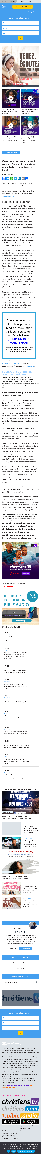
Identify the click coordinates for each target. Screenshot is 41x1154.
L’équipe (23, 1131)
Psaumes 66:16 (8, 196)
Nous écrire (5, 1126)
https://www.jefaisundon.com (19, 538)
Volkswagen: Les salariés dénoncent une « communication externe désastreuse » (31, 843)
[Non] (39, 1148)
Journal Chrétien (26, 377)
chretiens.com (13, 521)
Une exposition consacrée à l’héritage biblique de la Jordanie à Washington (31, 829)
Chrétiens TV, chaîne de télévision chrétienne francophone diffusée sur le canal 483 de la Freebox (10, 1136)
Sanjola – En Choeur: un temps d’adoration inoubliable (29, 111)
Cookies (4, 1131)
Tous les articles (26, 948)
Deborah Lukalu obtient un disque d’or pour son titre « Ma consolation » (10, 138)
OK (8, 1151)
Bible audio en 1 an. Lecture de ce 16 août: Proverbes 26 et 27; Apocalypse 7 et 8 (31, 889)
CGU (3, 1128)
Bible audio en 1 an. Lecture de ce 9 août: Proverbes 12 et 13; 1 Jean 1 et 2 (30, 903)
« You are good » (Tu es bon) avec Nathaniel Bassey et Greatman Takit (29, 139)
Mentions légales (25, 1128)
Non (13, 1151)
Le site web (13, 948)
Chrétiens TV (17, 489)
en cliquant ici (29, 366)
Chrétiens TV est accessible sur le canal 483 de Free (10, 111)
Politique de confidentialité (26, 1151)
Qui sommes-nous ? (26, 1126)
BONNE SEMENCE (11, 152)
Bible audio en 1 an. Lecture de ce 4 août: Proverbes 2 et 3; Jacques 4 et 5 (19, 877)
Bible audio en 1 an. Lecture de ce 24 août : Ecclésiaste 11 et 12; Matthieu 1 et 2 (19, 817)
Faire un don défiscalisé (23, 6)
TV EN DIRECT (10, 586)
